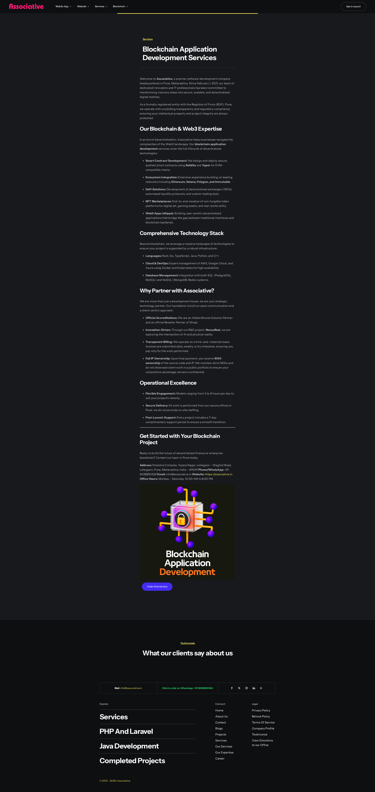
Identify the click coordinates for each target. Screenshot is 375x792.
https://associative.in (218, 474)
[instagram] (247, 688)
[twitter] (239, 688)
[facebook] (232, 688)
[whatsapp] (261, 688)
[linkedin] (254, 688)
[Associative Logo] (26, 4)
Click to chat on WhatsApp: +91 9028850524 (187, 688)
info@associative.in (131, 688)
